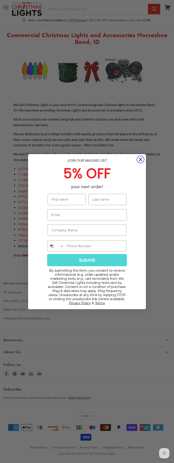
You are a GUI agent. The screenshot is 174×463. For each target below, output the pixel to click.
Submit (87, 260)
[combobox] (56, 246)
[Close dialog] (140, 159)
